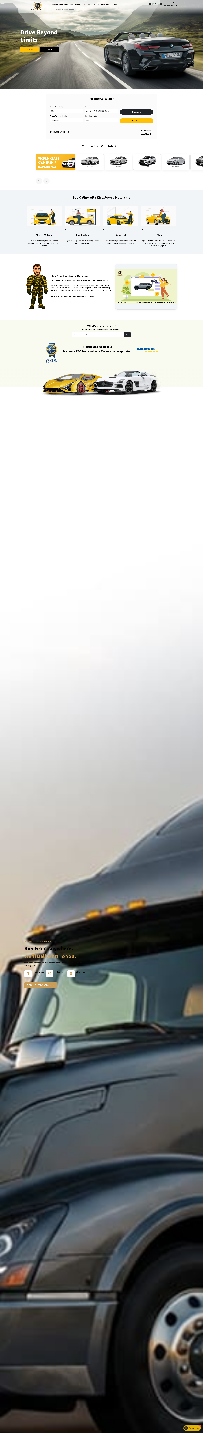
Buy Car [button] (30, 49)
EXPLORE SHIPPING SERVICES (39, 985)
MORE (115, 4)
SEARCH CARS (57, 4)
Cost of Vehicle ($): (56, 107)
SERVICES (87, 4)
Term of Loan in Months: (58, 116)
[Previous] (37, 176)
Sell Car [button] (49, 49)
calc (121, 107)
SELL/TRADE (69, 4)
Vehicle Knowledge (102, 4)
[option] (37, 162)
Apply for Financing (136, 121)
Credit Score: (89, 107)
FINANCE (78, 4)
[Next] (44, 176)
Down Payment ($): (91, 116)
